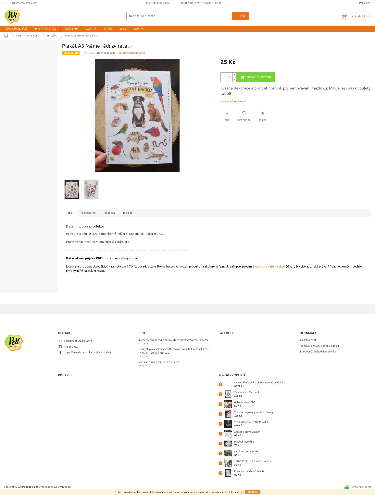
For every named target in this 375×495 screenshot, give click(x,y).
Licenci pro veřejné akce (269, 266)
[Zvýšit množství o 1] (234, 75)
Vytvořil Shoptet (361, 487)
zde (241, 492)
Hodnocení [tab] (109, 213)
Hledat (240, 16)
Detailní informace (231, 101)
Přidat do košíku (258, 77)
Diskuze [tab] (127, 213)
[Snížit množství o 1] (234, 79)
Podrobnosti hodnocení (131, 53)
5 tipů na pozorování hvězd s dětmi (159, 362)
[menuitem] (15, 29)
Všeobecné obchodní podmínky (317, 352)
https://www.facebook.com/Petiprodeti (87, 352)
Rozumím (252, 491)
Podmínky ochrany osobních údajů (199, 3)
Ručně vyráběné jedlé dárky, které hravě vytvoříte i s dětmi (173, 340)
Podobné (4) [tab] (88, 213)
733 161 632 (71, 347)
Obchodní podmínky (158, 3)
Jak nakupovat (307, 340)
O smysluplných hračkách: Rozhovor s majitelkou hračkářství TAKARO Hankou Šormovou (173, 351)
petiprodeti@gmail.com (78, 341)
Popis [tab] (69, 213)
